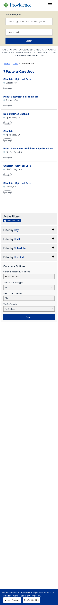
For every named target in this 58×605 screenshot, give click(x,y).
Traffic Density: (10, 304)
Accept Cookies (12, 600)
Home (7, 63)
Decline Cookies (31, 600)
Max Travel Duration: (13, 293)
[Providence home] (17, 5)
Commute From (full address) (16, 271)
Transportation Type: (13, 282)
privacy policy (33, 595)
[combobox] (29, 21)
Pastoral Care (28, 63)
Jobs (15, 63)
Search (29, 40)
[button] (29, 230)
